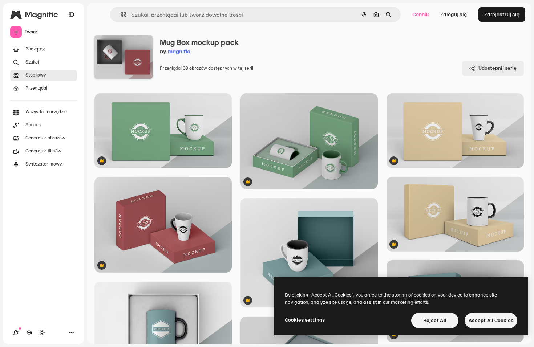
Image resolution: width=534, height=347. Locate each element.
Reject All (434, 320)
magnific (179, 51)
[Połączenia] (16, 332)
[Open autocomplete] (120, 14)
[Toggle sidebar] (71, 14)
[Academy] (29, 332)
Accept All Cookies (491, 320)
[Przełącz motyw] (42, 332)
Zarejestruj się (501, 14)
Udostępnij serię (497, 68)
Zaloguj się (453, 14)
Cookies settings (305, 320)
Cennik (420, 14)
